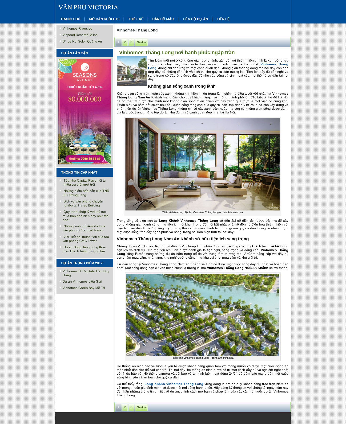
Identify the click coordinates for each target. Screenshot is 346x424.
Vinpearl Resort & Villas (80, 35)
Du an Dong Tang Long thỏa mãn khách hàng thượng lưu (84, 249)
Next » (141, 42)
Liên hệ (223, 19)
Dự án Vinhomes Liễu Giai (82, 281)
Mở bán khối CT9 (104, 19)
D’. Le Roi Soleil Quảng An (82, 41)
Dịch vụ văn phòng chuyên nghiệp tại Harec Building (83, 203)
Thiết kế (135, 19)
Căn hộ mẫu (163, 19)
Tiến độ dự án (195, 19)
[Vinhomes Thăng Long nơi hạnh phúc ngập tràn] (132, 86)
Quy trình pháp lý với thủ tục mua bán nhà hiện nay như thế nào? (86, 216)
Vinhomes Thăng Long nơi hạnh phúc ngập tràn (177, 52)
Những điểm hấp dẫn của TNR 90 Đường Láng (86, 193)
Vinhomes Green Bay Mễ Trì (84, 288)
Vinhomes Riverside (77, 28)
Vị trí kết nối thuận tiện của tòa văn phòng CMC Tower (86, 239)
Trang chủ (70, 19)
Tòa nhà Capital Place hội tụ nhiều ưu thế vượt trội (84, 182)
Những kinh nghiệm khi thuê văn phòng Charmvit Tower (84, 228)
